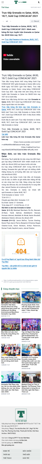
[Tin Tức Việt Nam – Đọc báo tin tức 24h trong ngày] (20, 2)
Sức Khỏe (27, 451)
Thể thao (7, 458)
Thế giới (26, 454)
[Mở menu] (2, 2)
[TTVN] (21, 415)
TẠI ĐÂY (5, 134)
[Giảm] (3, 21)
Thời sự (6, 454)
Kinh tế (6, 451)
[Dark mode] (39, 2)
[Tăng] (10, 21)
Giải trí (26, 458)
